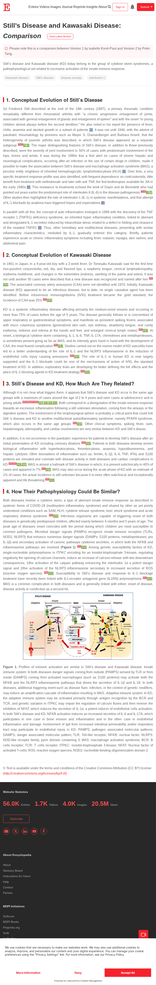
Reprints (79, 7)
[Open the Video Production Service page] (143, 935)
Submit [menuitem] (144, 7)
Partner (8, 892)
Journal (67, 7)
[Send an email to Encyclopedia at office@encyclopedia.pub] (6, 831)
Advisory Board (13, 870)
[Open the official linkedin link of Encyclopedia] (25, 831)
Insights (92, 7)
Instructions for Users (16, 876)
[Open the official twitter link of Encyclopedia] (15, 831)
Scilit (6, 933)
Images (55, 7)
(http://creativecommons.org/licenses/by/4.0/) (35, 773)
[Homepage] (7, 7)
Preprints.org (11, 927)
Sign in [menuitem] (120, 7)
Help (6, 881)
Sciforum (8, 916)
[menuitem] (132, 7)
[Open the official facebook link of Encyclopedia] (43, 831)
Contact (8, 887)
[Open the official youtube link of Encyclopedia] (34, 831)
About (102, 7)
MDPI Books (11, 921)
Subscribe (16, 818)
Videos (44, 7)
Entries (33, 7)
